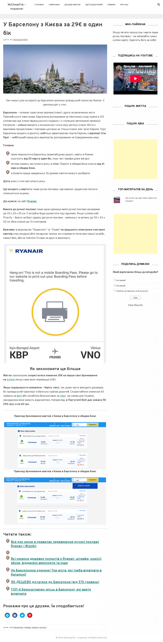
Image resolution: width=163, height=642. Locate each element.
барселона (18, 627)
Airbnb (11, 379)
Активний (120, 280)
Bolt (19, 396)
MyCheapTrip (21, 40)
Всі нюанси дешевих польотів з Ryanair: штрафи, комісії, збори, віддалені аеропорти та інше (56, 561)
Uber (63, 396)
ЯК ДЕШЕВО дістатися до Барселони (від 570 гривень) (55, 582)
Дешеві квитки (72, 5)
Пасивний (120, 286)
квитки (35, 627)
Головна (39, 5)
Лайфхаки (54, 5)
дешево (27, 627)
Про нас (124, 5)
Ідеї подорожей (94, 5)
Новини (111, 5)
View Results (135, 305)
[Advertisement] (135, 159)
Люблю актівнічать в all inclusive (132, 291)
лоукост (42, 627)
